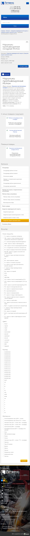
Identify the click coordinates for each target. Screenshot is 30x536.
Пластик (6, 450)
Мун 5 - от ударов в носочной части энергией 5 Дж (15, 305)
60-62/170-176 (7, 370)
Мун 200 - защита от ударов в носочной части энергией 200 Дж (14, 252)
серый (5, 327)
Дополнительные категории (8, 519)
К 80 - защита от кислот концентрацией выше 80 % (15, 245)
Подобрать (24, 460)
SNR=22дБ (6, 277)
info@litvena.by (15, 10)
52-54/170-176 (7, 366)
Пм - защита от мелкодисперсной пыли (13, 286)
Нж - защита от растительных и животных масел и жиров (15, 303)
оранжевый (6, 335)
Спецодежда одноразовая (9, 186)
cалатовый (6, 340)
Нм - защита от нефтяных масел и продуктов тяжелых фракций (14, 297)
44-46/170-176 (7, 362)
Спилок (6, 438)
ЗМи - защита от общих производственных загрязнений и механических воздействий (13, 239)
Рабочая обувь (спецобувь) (9, 194)
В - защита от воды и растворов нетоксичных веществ (14, 256)
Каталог (8, 30)
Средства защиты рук (8, 211)
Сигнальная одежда (8, 176)
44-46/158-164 (7, 352)
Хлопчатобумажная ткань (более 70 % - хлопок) (15, 420)
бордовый (6, 346)
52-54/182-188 (7, 374)
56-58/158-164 (7, 358)
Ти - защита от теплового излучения (12, 262)
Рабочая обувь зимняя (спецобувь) (11, 199)
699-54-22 (15, 8)
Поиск (15, 26)
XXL (5, 392)
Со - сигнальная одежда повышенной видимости (15, 241)
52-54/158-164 (7, 356)
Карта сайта (4, 503)
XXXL (5, 394)
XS (5, 382)
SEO (13, 533)
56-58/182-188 (7, 376)
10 (4, 412)
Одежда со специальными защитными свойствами (12, 180)
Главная (3, 30)
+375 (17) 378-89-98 (9, 490)
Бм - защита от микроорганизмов (11, 292)
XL (5, 390)
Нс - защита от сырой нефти (10, 300)
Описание (6, 74)
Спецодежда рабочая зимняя (10, 173)
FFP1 (5, 273)
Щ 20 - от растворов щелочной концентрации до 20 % (15, 314)
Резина (5, 436)
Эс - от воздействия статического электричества (15, 247)
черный (6, 325)
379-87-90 (15, 7)
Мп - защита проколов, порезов (11, 260)
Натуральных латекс (9, 452)
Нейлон (6, 448)
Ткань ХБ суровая (8, 444)
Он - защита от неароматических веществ (13, 288)
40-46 (5, 396)
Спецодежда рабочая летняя (10, 170)
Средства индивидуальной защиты (19, 30)
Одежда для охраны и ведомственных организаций (12, 190)
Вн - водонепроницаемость (10, 290)
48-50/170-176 (7, 364)
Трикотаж (6, 442)
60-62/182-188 (7, 378)
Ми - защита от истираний (10, 271)
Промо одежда (6, 206)
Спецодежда (5, 167)
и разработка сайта (18, 533)
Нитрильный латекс (8, 454)
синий (5, 329)
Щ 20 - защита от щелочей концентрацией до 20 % (15, 284)
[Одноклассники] (4, 480)
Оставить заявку (24, 66)
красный (6, 334)
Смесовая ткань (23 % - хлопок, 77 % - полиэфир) (15, 440)
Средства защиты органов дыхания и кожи (13, 214)
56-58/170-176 (7, 368)
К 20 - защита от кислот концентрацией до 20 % (15, 279)
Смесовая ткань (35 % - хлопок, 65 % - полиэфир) (15, 424)
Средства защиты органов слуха (9, 32)
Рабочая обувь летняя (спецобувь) (11, 196)
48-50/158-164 (7, 354)
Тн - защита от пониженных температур (13, 236)
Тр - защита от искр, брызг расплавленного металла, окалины (14, 265)
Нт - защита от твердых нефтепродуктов (13, 294)
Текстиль (6, 456)
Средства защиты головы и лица (11, 217)
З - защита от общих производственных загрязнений (13, 268)
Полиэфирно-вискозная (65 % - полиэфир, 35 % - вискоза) (15, 429)
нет (5, 258)
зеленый (6, 342)
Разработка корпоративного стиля (10, 528)
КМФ (5, 344)
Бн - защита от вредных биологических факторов (15, 249)
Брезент (6, 446)
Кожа (5, 432)
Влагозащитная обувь (8, 202)
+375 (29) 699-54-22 (9, 487)
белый (5, 323)
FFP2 (5, 275)
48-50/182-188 (7, 372)
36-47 (5, 380)
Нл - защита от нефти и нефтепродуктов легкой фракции (15, 317)
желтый (6, 338)
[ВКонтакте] (2, 480)
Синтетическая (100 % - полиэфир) (12, 426)
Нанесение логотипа (7, 526)
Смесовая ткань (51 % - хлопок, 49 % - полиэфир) (15, 422)
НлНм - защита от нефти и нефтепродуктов (14, 243)
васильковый (7, 331)
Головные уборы (6, 224)
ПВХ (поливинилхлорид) (9, 434)
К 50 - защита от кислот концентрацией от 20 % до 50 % (15, 282)
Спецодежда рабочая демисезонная (12, 183)
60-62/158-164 (7, 360)
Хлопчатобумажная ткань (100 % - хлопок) (13, 418)
